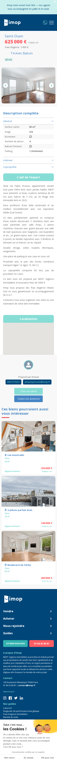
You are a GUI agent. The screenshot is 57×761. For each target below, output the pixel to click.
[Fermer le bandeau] (55, 1)
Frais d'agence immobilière (15, 714)
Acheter (8, 618)
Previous (5, 85)
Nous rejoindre (13, 626)
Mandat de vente (10, 717)
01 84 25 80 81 (41, 643)
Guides (8, 633)
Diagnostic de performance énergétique (21, 711)
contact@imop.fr (26, 685)
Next (51, 85)
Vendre (8, 611)
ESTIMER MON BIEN (15, 643)
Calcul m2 (7, 708)
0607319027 (13, 381)
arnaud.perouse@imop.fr (37, 381)
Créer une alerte (28, 391)
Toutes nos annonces (28, 398)
